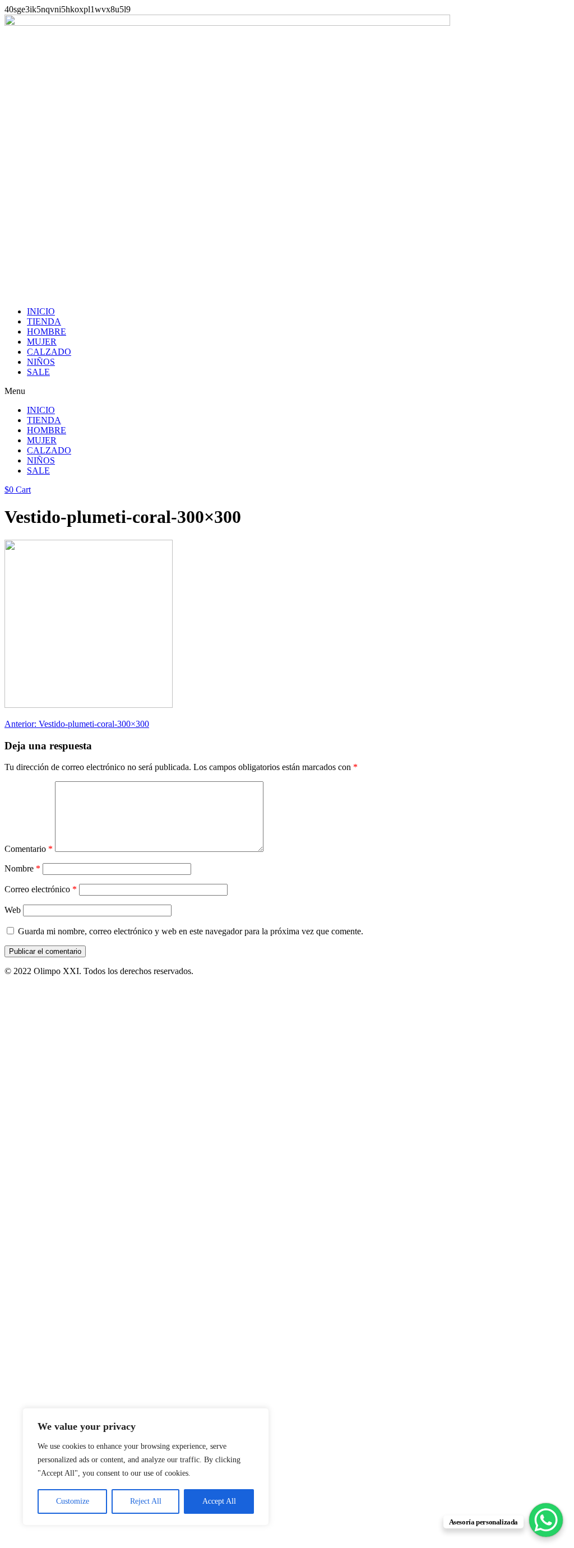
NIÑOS (41, 362)
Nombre (22, 868)
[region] (145, 1467)
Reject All (145, 1501)
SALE (38, 372)
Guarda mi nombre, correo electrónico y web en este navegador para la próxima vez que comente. (190, 931)
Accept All (219, 1501)
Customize (72, 1501)
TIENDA (44, 321)
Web (12, 910)
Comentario (28, 849)
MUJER (42, 341)
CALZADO (49, 351)
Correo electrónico (40, 889)
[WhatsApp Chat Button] (546, 1520)
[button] (287, 391)
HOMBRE (46, 331)
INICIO (41, 311)
